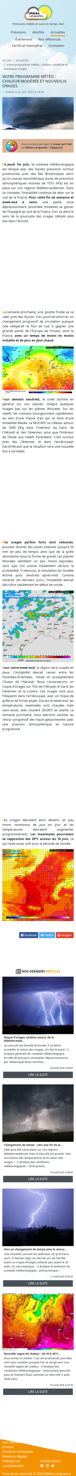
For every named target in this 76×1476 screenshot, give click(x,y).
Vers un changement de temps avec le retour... (35, 1249)
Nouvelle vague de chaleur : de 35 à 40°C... (32, 1353)
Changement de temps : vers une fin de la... (33, 1145)
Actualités (58, 32)
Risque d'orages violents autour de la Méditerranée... (29, 1039)
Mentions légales (14, 1456)
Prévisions (18, 32)
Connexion (56, 45)
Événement (23, 39)
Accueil (7, 60)
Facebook (30, 935)
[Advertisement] (38, 266)
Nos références (49, 39)
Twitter (48, 935)
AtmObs (38, 32)
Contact (8, 1447)
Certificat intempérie (27, 45)
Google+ (66, 935)
